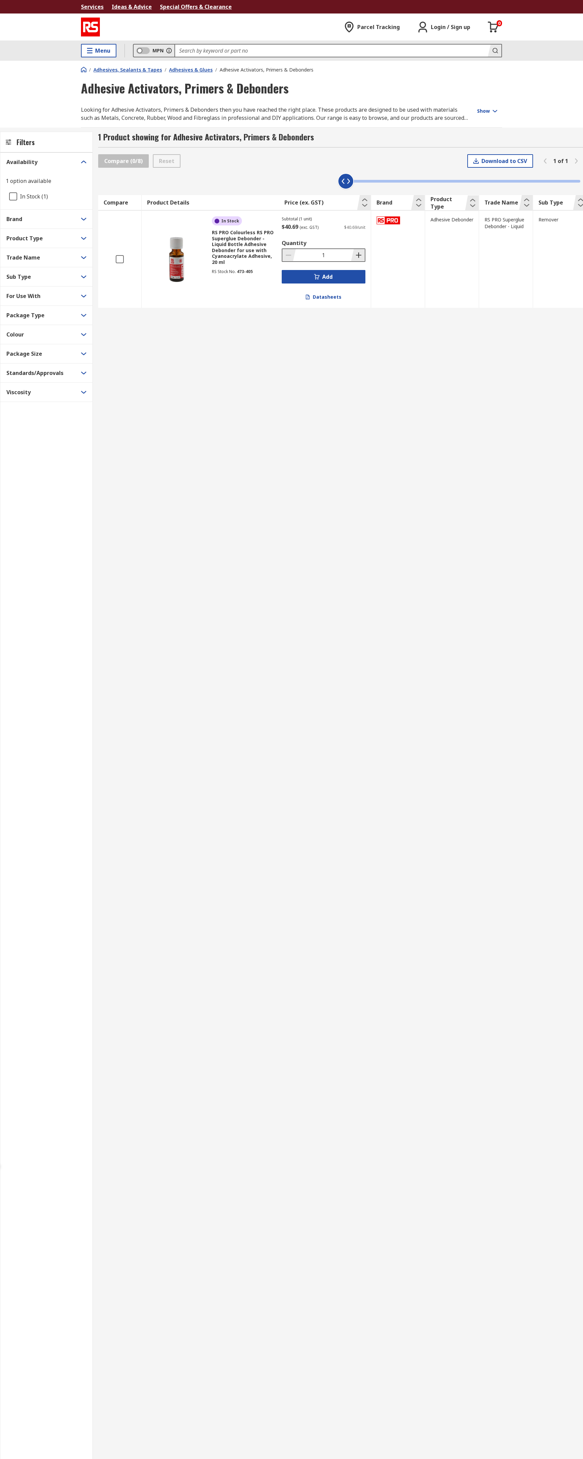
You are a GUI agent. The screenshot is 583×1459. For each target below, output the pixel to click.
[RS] (90, 27)
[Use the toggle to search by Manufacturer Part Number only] (169, 50)
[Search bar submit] (494, 51)
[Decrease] (289, 255)
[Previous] (545, 161)
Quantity (294, 243)
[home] (83, 69)
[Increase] (358, 255)
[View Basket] (493, 27)
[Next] (576, 161)
